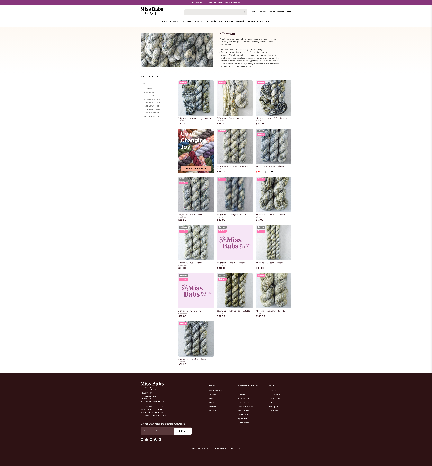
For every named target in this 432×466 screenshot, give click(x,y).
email (273, 61)
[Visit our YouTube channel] (151, 439)
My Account (242, 419)
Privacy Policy (274, 411)
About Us (272, 390)
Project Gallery (243, 415)
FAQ (239, 390)
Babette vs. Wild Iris (245, 407)
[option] (158, 89)
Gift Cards (212, 407)
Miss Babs (202, 449)
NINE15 (220, 449)
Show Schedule (243, 398)
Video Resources (244, 411)
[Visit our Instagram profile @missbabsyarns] (146, 439)
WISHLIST (271, 12)
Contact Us (273, 402)
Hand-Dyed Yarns (215, 390)
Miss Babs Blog (243, 402)
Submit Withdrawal (245, 423)
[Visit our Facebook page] (142, 439)
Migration (154, 77)
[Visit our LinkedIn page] (155, 439)
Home (143, 77)
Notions (212, 398)
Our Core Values (275, 394)
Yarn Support (273, 407)
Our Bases (241, 394)
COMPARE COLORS (259, 12)
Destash (212, 402)
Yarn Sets (212, 394)
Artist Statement (275, 398)
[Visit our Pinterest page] (160, 439)
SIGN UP (183, 431)
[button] (158, 84)
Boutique (212, 411)
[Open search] (216, 12)
